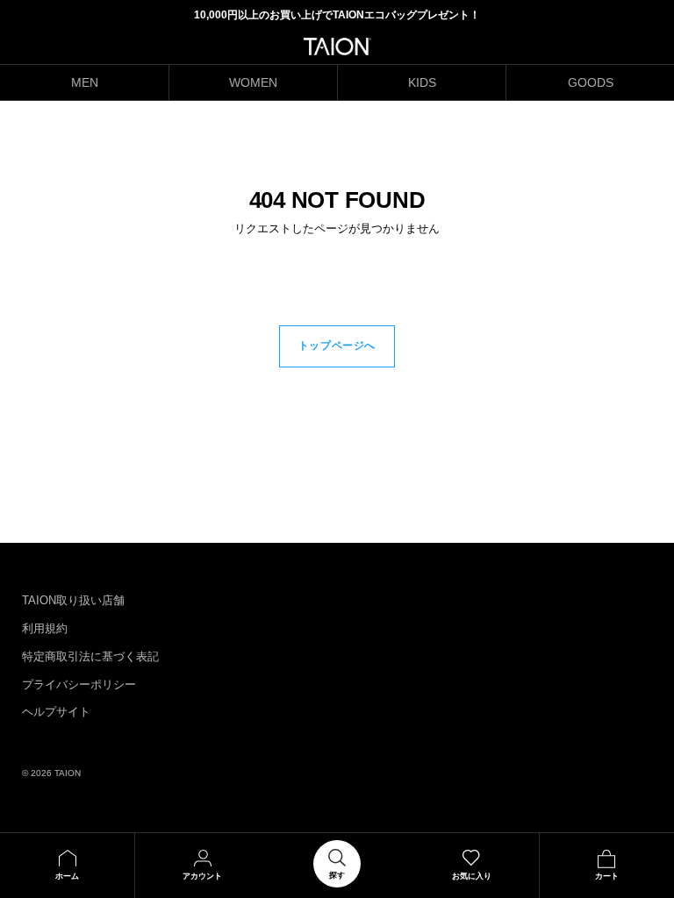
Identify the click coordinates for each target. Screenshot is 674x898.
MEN (84, 82)
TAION (67, 773)
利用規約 (45, 628)
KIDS (422, 82)
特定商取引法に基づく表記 (90, 656)
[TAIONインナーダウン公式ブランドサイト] (337, 46)
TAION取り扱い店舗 (73, 600)
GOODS (590, 82)
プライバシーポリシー (79, 684)
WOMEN (253, 82)
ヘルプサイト (56, 711)
